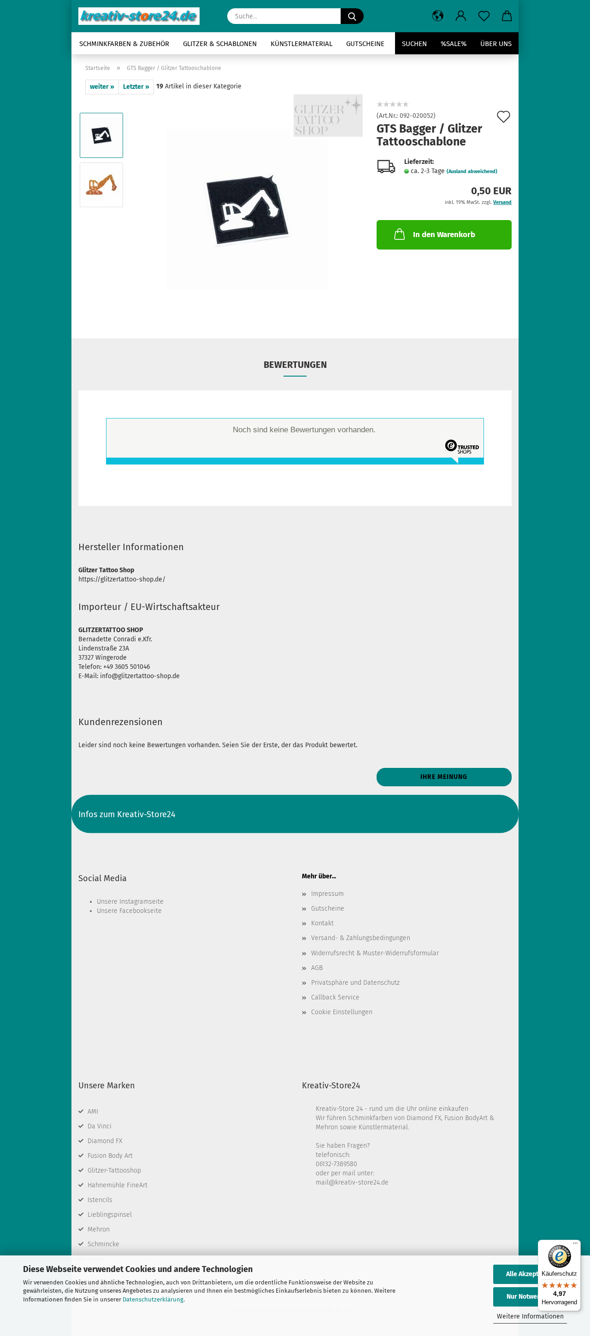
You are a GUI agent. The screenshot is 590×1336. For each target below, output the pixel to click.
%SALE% (453, 44)
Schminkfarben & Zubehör (124, 44)
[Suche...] (352, 16)
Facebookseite (140, 911)
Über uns (496, 44)
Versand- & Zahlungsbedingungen (360, 938)
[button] (437, 16)
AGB (317, 968)
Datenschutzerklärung (153, 1299)
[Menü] (575, 1245)
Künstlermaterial (301, 44)
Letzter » (136, 87)
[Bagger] (247, 209)
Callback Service (335, 997)
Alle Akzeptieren (530, 1274)
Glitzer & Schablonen (220, 44)
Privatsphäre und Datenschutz (355, 983)
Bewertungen (295, 364)
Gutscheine (365, 44)
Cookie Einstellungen (341, 1012)
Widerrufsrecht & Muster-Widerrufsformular (375, 953)
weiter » (102, 87)
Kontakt (322, 923)
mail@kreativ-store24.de (352, 1182)
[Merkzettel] (484, 16)
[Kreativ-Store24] (142, 16)
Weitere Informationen (530, 1316)
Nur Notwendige (530, 1297)
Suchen (414, 44)
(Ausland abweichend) (472, 171)
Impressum (327, 894)
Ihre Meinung (443, 777)
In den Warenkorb (444, 234)
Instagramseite (141, 902)
